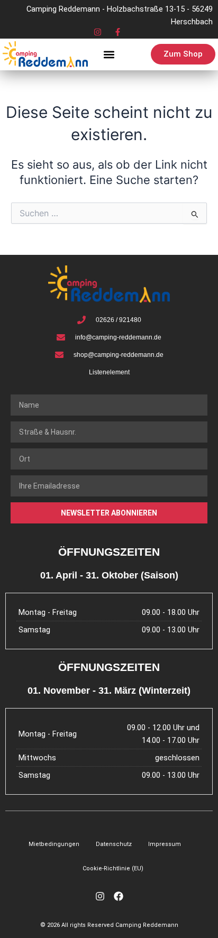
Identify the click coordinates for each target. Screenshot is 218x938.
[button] (108, 54)
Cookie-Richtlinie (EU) (113, 868)
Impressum (164, 844)
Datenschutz (114, 844)
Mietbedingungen (54, 844)
